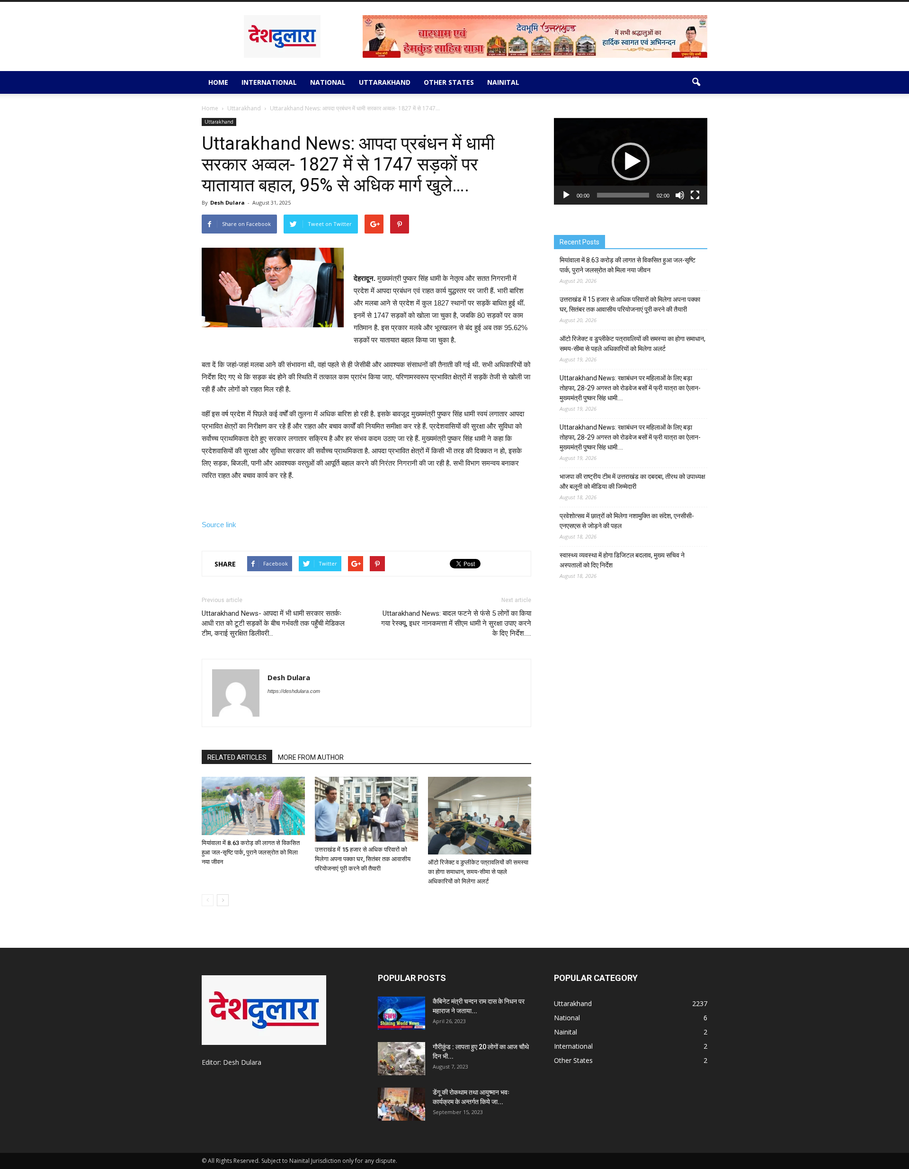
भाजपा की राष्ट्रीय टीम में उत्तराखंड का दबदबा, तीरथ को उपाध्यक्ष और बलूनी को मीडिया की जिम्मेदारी (632, 481)
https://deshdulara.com (293, 691)
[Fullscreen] (695, 195)
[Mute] (680, 195)
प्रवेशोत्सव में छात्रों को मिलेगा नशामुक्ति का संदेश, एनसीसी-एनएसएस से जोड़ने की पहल (627, 521)
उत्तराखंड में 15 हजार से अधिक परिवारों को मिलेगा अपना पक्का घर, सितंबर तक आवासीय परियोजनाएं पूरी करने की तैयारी (362, 859)
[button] (696, 82)
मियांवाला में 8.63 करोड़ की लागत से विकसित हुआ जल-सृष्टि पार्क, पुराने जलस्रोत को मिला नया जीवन (251, 852)
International (269, 82)
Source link (219, 525)
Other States (449, 82)
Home (218, 82)
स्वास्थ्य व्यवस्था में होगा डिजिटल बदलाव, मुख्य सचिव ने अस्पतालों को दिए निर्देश (622, 560)
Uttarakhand (384, 82)
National (328, 82)
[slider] (623, 195)
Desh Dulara (227, 202)
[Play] (566, 195)
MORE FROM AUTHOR (311, 757)
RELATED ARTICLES (237, 757)
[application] (630, 161)
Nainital (503, 82)
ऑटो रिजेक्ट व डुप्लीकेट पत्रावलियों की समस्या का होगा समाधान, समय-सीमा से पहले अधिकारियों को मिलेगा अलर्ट (478, 872)
